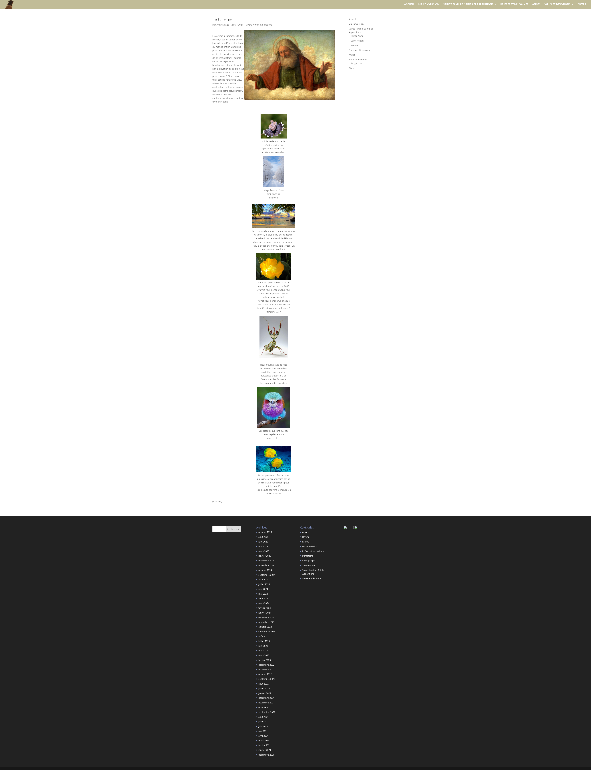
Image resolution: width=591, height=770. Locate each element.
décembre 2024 (266, 560)
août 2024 (263, 579)
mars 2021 (263, 740)
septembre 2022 (266, 678)
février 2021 (264, 745)
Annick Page (223, 24)
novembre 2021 (266, 702)
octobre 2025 (265, 532)
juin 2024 (263, 589)
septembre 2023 (266, 631)
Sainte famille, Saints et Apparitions (468, 4)
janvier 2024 (264, 612)
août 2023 (263, 636)
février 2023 (264, 660)
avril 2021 (263, 735)
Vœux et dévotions (557, 4)
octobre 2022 (265, 674)
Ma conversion (428, 4)
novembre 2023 (266, 622)
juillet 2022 (264, 688)
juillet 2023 (264, 641)
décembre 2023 (266, 617)
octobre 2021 (265, 707)
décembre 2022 (266, 664)
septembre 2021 (266, 712)
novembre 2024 (266, 565)
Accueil (409, 4)
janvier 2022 (264, 693)
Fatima (354, 45)
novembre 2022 (266, 669)
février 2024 (264, 607)
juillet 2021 (264, 721)
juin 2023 (263, 645)
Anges (536, 4)
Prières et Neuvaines (514, 4)
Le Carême (222, 19)
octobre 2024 (265, 570)
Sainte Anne (357, 35)
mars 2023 (263, 655)
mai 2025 (263, 546)
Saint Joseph (357, 40)
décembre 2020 (266, 754)
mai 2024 (263, 593)
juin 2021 (263, 726)
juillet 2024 (264, 584)
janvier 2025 (264, 555)
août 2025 (263, 536)
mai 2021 (263, 731)
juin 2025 (263, 541)
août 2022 (263, 683)
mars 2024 (263, 603)
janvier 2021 (264, 749)
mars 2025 (263, 551)
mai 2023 (263, 650)
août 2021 (263, 716)
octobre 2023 (265, 626)
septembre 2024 (266, 574)
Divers (581, 4)
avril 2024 (263, 598)
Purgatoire (356, 63)
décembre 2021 (266, 697)
